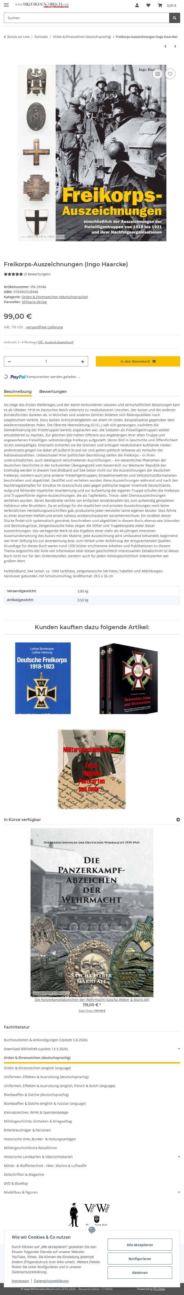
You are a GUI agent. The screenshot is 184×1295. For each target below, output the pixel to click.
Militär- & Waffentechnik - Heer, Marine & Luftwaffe (45, 1165)
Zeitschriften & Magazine (24, 1174)
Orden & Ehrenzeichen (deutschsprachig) (55, 297)
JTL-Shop (159, 1289)
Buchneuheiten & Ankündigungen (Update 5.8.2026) (45, 1040)
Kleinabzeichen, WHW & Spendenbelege (36, 1112)
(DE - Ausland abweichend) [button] (56, 342)
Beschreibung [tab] (18, 391)
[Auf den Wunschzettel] (170, 74)
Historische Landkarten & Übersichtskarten (38, 1156)
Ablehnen (140, 1273)
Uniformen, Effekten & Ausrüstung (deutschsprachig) (46, 1077)
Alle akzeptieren (140, 1245)
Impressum (20, 1281)
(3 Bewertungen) (37, 274)
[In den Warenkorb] (8, 62)
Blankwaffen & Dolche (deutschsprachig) (36, 1094)
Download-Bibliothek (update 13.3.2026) (36, 1049)
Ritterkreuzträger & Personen (27, 1130)
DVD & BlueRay (16, 1183)
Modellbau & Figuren (21, 1192)
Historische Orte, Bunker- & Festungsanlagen (40, 1139)
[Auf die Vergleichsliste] (157, 74)
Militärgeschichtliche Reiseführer (30, 1148)
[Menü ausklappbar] (6, 3)
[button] (137, 5)
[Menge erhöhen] (82, 361)
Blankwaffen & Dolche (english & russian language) (45, 1103)
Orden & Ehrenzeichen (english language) (37, 1068)
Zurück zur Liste (18, 37)
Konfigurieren (140, 1259)
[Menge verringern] (9, 361)
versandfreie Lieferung (44, 327)
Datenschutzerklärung (51, 1281)
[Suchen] (174, 18)
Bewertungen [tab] (53, 391)
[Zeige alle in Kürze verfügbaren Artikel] (178, 819)
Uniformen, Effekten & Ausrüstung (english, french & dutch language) (59, 1085)
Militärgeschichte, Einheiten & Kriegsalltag (38, 1121)
